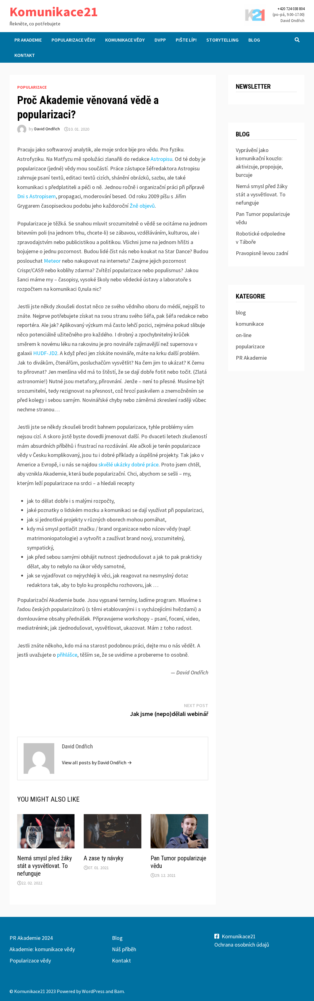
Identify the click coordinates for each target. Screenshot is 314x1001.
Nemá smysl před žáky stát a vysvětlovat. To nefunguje (44, 866)
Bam (119, 991)
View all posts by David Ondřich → (97, 762)
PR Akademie (28, 40)
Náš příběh (124, 949)
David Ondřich (47, 129)
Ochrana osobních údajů (241, 944)
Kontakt (24, 55)
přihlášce (67, 654)
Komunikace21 (54, 11)
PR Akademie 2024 (31, 937)
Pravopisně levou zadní (262, 253)
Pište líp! (186, 40)
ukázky (122, 464)
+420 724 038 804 (291, 8)
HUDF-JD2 (45, 353)
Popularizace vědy (73, 40)
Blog (254, 40)
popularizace (32, 87)
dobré (138, 464)
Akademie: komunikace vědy (42, 949)
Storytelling (222, 40)
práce (152, 464)
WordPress (93, 991)
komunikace (250, 323)
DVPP (160, 40)
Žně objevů (142, 205)
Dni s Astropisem (36, 196)
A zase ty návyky (103, 858)
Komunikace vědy (125, 40)
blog (241, 312)
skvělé (105, 464)
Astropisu (161, 158)
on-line (243, 335)
